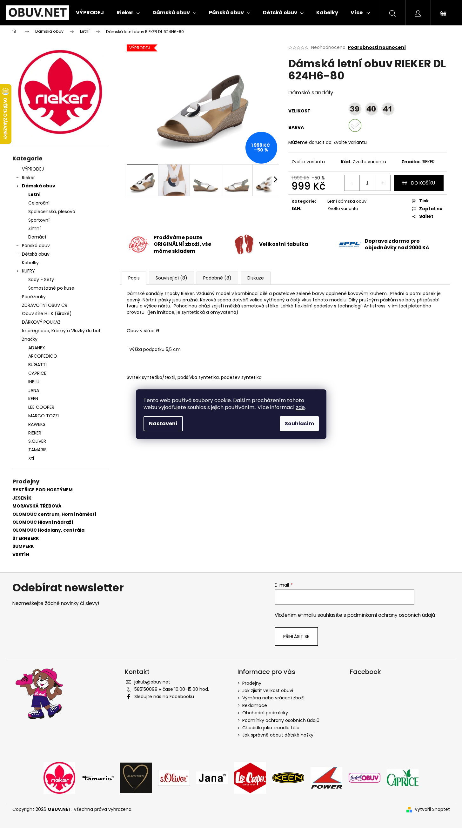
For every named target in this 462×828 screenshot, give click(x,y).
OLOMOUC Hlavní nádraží (42, 522)
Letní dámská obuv (346, 201)
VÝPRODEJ (33, 169)
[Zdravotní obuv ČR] (364, 777)
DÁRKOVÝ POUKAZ (41, 322)
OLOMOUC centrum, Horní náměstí (54, 514)
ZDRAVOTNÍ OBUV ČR (44, 305)
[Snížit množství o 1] (352, 183)
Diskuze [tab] (255, 278)
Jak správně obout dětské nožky (277, 735)
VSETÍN (20, 554)
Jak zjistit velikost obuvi (267, 690)
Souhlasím (299, 423)
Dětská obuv (36, 254)
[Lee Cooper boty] (250, 777)
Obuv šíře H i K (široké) (47, 313)
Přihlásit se (296, 636)
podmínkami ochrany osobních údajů (391, 615)
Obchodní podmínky (265, 713)
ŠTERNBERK (25, 538)
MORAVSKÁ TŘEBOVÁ (37, 506)
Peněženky (34, 296)
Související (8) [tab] (171, 278)
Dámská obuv (38, 186)
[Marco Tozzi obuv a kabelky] (136, 777)
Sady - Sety (41, 279)
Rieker (28, 177)
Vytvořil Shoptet (432, 809)
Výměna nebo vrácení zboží (273, 698)
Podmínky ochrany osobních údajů (280, 720)
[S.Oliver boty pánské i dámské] (174, 777)
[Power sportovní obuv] (326, 777)
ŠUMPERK (23, 546)
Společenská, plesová (51, 211)
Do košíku (423, 183)
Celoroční (39, 203)
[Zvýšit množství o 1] (382, 183)
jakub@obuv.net (152, 682)
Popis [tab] (134, 278)
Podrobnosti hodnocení (377, 47)
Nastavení (163, 423)
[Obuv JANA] (212, 777)
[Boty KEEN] (288, 777)
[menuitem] (90, 12)
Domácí (37, 237)
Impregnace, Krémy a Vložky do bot (61, 330)
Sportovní (39, 220)
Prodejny (251, 683)
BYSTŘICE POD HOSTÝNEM (42, 490)
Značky (29, 339)
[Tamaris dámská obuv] (98, 777)
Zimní (34, 228)
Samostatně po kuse (51, 288)
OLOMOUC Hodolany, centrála (48, 530)
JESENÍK (21, 498)
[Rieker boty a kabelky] (59, 777)
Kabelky (30, 262)
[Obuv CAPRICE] (402, 777)
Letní (34, 194)
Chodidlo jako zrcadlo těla (270, 727)
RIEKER (428, 161)
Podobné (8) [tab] (217, 278)
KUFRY (28, 271)
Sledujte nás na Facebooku (164, 696)
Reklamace (254, 705)
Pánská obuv (36, 245)
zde (300, 407)
